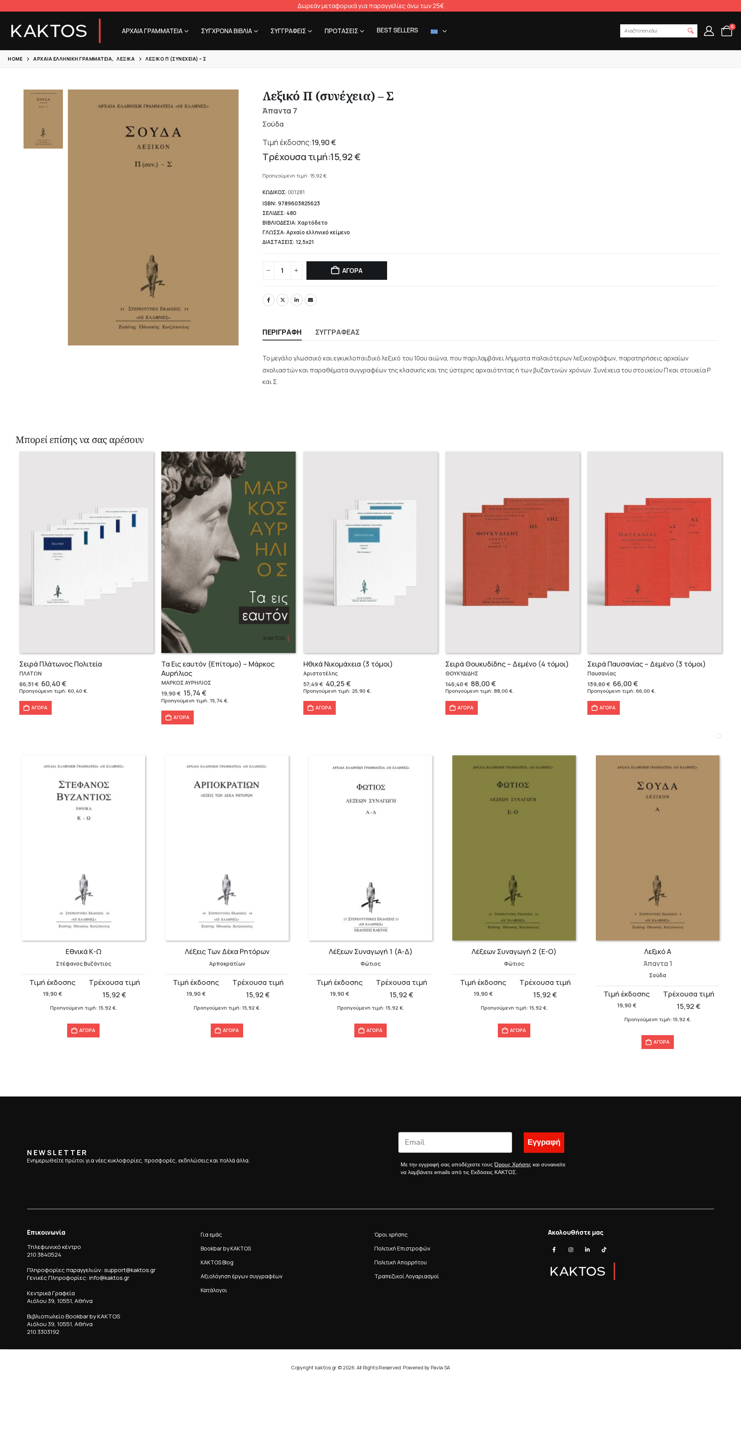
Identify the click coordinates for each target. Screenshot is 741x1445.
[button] (691, 31)
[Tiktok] (604, 1250)
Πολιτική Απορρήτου (400, 1262)
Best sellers (397, 30)
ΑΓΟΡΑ (352, 270)
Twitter (282, 300)
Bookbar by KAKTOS (226, 1248)
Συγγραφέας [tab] (337, 332)
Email (311, 300)
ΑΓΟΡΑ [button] (39, 707)
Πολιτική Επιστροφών (402, 1248)
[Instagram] (571, 1250)
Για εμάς (211, 1234)
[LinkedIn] (587, 1250)
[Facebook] (554, 1250)
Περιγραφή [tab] (282, 332)
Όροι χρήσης (391, 1234)
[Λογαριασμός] (709, 31)
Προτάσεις (341, 31)
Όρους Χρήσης (512, 1164)
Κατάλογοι (214, 1290)
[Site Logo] (56, 31)
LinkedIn (297, 300)
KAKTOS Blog (217, 1262)
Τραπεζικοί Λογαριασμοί (406, 1276)
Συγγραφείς (288, 31)
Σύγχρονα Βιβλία (226, 31)
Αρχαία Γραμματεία (152, 31)
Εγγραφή (544, 1142)
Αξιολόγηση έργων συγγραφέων (242, 1276)
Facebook (268, 300)
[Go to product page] (86, 552)
